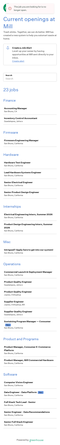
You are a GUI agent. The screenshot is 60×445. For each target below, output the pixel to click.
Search (9, 75)
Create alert (18, 61)
